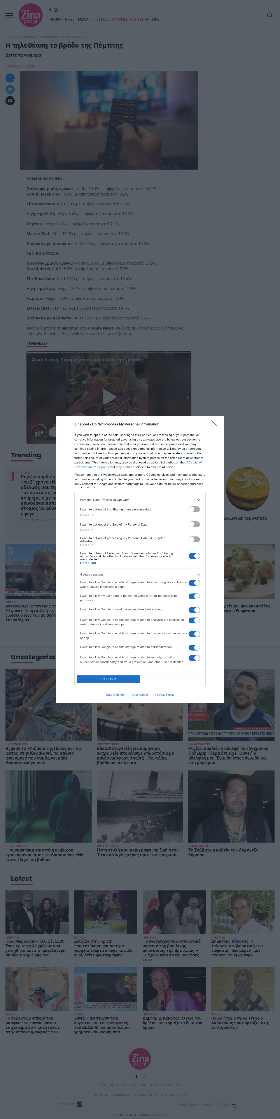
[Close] (216, 424)
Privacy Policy (164, 694)
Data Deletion (115, 694)
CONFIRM (108, 679)
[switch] (194, 509)
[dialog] (140, 559)
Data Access (140, 694)
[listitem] (140, 499)
